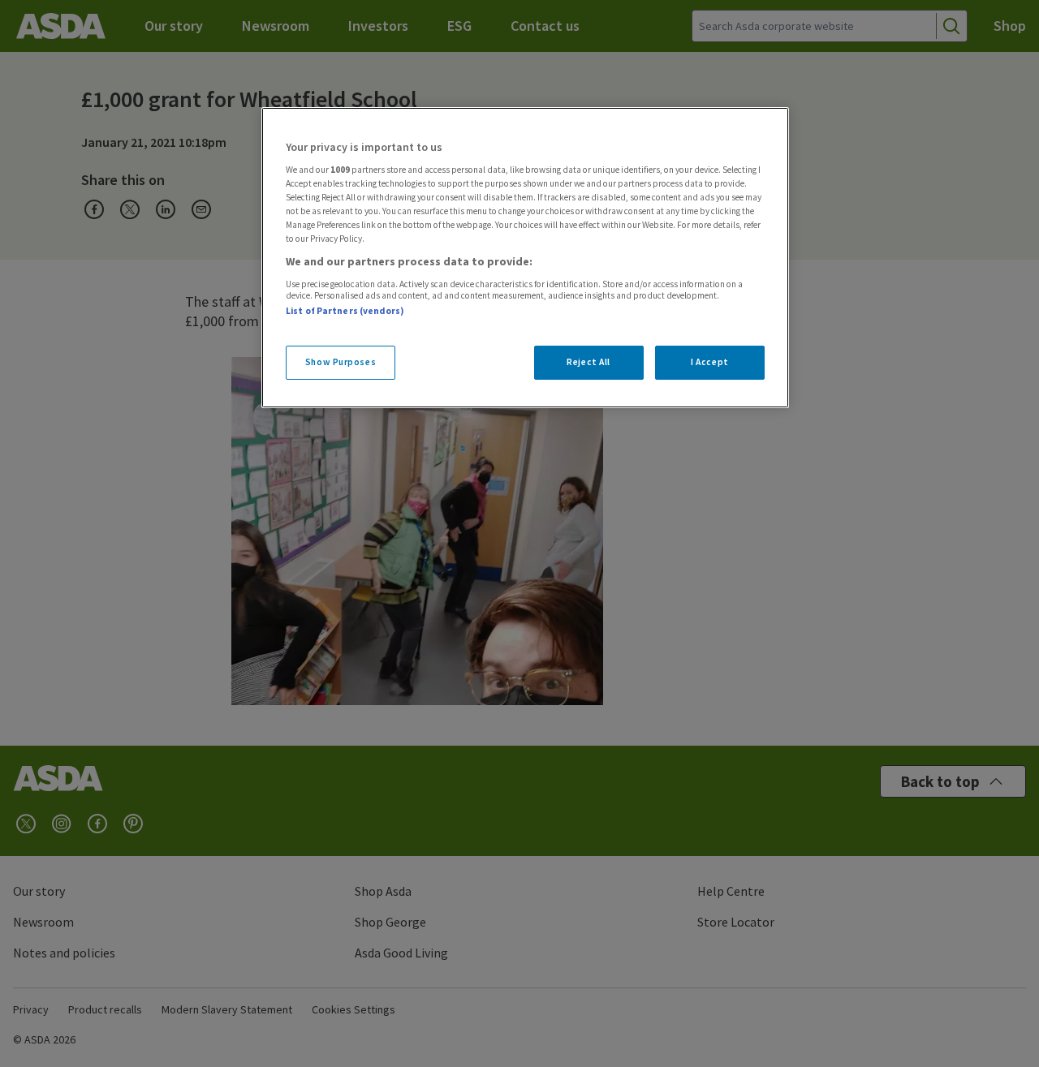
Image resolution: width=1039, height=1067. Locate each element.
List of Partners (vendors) (345, 310)
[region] (525, 258)
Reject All (588, 362)
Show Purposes (340, 362)
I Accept (710, 362)
